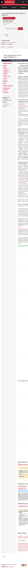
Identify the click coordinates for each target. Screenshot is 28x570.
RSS (16, 23)
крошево (20, 511)
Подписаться (9, 18)
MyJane (6, 36)
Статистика (5, 40)
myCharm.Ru (22, 488)
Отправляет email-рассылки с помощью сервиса (14, 4)
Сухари (20, 477)
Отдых (5, 74)
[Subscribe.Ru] (9, 2)
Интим (5, 73)
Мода (5, 67)
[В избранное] (4, 556)
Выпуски (4, 7)
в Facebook (5, 105)
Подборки (23, 7)
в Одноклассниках (6, 104)
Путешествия (7, 76)
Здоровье (6, 71)
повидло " (25, 511)
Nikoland (12, 566)
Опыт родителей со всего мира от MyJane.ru (13, 14)
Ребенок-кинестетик (22, 228)
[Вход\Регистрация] (23, 2)
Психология (6, 70)
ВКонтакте (5, 102)
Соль (23, 477)
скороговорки (25, 181)
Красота (5, 68)
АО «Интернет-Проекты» (9, 565)
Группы (14, 7)
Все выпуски (15, 51)
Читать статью (22, 525)
